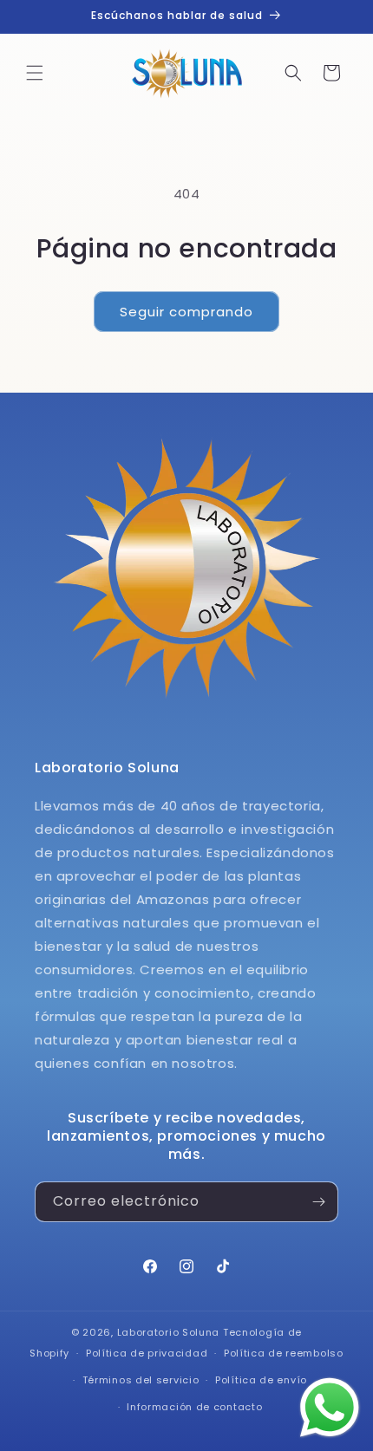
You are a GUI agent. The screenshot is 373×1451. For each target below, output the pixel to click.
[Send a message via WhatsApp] (329, 1407)
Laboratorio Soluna (168, 1332)
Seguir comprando (186, 312)
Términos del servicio (141, 1380)
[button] (35, 73)
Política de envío (261, 1380)
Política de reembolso (284, 1353)
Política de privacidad (146, 1353)
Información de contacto (194, 1407)
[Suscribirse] (318, 1201)
